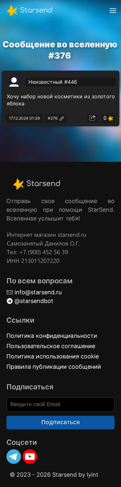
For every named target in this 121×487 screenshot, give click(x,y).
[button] (113, 10)
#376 (53, 118)
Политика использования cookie (52, 356)
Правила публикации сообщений (53, 366)
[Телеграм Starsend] (13, 456)
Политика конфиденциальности (51, 335)
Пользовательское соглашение (50, 346)
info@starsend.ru (37, 292)
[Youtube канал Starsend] (30, 456)
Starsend (35, 10)
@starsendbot (33, 300)
